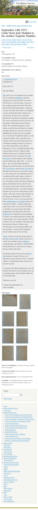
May (4, 95)
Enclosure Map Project (10, 458)
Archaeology (7, 410)
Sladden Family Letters (10, 413)
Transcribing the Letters (11, 436)
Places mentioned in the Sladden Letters (16, 428)
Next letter (30, 47)
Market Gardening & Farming (12, 471)
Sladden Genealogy (10, 430)
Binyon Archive (8, 443)
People (5, 469)
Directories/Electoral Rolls (11, 465)
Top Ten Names (8, 452)
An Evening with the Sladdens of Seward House (18, 438)
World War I (7, 445)
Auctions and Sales (9, 482)
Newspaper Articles (9, 478)
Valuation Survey (8, 460)
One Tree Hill (26, 168)
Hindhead (19, 98)
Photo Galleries (8, 488)
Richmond (6, 214)
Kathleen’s (25, 241)
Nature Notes (7, 490)
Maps (5, 486)
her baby (15, 239)
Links (5, 495)
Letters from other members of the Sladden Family (19, 417)
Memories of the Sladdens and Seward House (17, 441)
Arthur (5, 236)
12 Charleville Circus (10, 79)
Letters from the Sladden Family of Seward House (17, 40)
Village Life (7, 473)
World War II (7, 447)
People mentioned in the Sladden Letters (16, 426)
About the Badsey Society (11, 408)
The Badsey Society (25, 3)
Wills (5, 493)
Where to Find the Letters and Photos (15, 434)
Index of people (8, 398)
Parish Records (8, 450)
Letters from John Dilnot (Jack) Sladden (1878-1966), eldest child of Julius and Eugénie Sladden (18, 43)
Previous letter (7, 47)
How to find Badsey (9, 501)
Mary (7, 239)
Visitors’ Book (8, 499)
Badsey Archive (8, 497)
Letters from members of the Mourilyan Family (18, 421)
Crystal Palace (10, 168)
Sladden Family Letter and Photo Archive (19, 26)
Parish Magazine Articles (11, 480)
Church (6, 467)
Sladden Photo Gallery (11, 432)
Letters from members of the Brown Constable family (19, 419)
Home (3, 26)
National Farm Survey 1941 (11, 462)
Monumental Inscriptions (10, 456)
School (5, 475)
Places (5, 484)
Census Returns (8, 454)
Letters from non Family (11, 423)
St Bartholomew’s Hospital (15, 201)
